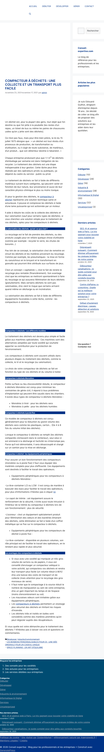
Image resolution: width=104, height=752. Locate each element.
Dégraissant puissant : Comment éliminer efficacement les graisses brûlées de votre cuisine (88, 253)
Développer (11, 639)
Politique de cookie (9, 737)
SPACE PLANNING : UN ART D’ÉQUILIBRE (25, 647)
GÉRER (76, 6)
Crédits (23, 740)
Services (82, 202)
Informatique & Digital (88, 195)
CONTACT (89, 6)
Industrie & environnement (29, 639)
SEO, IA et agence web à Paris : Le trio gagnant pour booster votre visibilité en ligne (88, 234)
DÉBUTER (46, 6)
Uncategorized (85, 207)
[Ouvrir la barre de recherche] (30, 14)
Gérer (80, 183)
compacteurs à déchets (28, 604)
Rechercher (93, 30)
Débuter (82, 174)
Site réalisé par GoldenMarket (36, 737)
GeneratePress (7, 750)
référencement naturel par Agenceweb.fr (74, 737)
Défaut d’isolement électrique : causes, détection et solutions (88, 306)
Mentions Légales (9, 740)
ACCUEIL (33, 6)
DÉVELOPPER (62, 6)
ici (54, 492)
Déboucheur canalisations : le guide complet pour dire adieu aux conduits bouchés (87, 271)
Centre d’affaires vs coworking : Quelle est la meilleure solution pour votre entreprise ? (88, 290)
